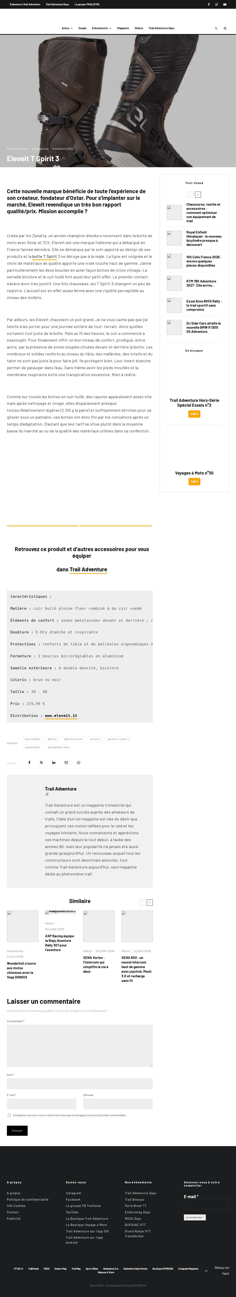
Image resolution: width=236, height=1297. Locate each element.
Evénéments (100, 28)
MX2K (47, 1268)
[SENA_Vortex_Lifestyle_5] (99, 926)
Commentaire (15, 1021)
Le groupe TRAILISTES (87, 4)
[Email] (66, 762)
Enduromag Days (137, 1212)
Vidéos (139, 28)
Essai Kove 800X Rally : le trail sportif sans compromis (204, 305)
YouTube (72, 1212)
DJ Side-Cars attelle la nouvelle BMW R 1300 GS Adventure (203, 327)
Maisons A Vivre (106, 1272)
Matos (49, 923)
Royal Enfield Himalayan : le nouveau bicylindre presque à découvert (203, 238)
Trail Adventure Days (57, 4)
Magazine (123, 28)
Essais (82, 28)
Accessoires (40, 148)
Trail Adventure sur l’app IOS (87, 1231)
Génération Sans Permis (136, 1268)
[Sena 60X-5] (137, 926)
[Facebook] (208, 4)
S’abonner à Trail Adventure (25, 4)
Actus (65, 28)
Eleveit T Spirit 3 (119, 739)
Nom (10, 1074)
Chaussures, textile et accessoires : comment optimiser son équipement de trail (203, 212)
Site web (88, 1094)
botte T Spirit (44, 256)
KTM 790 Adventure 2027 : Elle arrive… (201, 283)
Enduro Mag (61, 1268)
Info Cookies (16, 1206)
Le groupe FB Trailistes (83, 1206)
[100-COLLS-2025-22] (174, 261)
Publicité (14, 1218)
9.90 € (194, 413)
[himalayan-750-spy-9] (174, 238)
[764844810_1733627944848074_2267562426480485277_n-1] (174, 327)
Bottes (53, 739)
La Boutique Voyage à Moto (86, 1225)
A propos (13, 1193)
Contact (13, 1212)
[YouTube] (225, 4)
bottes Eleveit (74, 739)
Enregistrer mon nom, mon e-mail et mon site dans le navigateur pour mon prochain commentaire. (69, 1115)
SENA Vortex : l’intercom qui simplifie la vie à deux (95, 964)
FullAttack (33, 1268)
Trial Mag (76, 1268)
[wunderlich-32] (22, 926)
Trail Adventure (17, 148)
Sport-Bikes (92, 1268)
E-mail (11, 1094)
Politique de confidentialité (28, 1199)
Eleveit (96, 739)
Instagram (73, 1193)
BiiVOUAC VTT (135, 1225)
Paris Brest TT (136, 1206)
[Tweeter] (41, 762)
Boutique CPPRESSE (163, 1268)
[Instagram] (216, 4)
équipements (33, 747)
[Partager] (29, 762)
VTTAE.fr (18, 1268)
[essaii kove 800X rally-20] (174, 305)
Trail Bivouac (135, 1199)
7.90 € (194, 481)
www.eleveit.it (61, 716)
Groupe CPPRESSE (135, 1285)
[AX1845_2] (61, 912)
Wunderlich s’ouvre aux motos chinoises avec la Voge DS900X (21, 970)
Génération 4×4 (110, 1268)
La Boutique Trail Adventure (87, 1218)
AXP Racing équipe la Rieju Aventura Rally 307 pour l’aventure (59, 943)
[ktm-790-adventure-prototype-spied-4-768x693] (174, 283)
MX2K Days (133, 1218)
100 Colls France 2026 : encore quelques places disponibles (203, 261)
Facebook (73, 1199)
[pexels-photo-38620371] (174, 212)
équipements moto (59, 747)
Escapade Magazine (188, 1268)
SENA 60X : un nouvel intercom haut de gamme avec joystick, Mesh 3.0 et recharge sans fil (136, 969)
